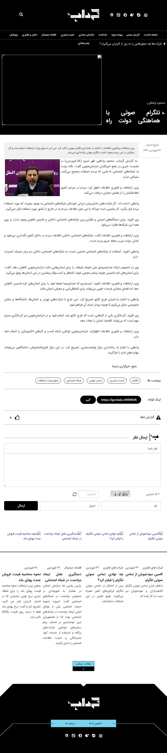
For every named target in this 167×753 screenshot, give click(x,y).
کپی (88, 399)
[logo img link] (83, 15)
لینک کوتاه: (154, 399)
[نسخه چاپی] (145, 159)
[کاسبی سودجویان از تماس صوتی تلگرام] (144, 546)
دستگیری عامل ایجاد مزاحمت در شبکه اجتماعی (62, 577)
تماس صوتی (95, 380)
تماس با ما (95, 723)
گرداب (120, 161)
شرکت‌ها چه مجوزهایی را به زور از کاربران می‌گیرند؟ (131, 44)
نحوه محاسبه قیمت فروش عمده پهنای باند (21, 577)
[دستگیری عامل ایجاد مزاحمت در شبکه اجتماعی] (62, 546)
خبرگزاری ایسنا (121, 366)
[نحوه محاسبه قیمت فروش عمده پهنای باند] (21, 546)
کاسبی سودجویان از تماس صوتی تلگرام (144, 577)
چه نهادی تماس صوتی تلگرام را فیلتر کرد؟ (104, 577)
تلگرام (135, 380)
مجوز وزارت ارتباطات (48, 380)
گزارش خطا (147, 417)
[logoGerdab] (83, 704)
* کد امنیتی (153, 494)
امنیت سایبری (117, 380)
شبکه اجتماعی (73, 380)
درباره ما (70, 723)
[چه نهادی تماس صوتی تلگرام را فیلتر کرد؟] (104, 546)
